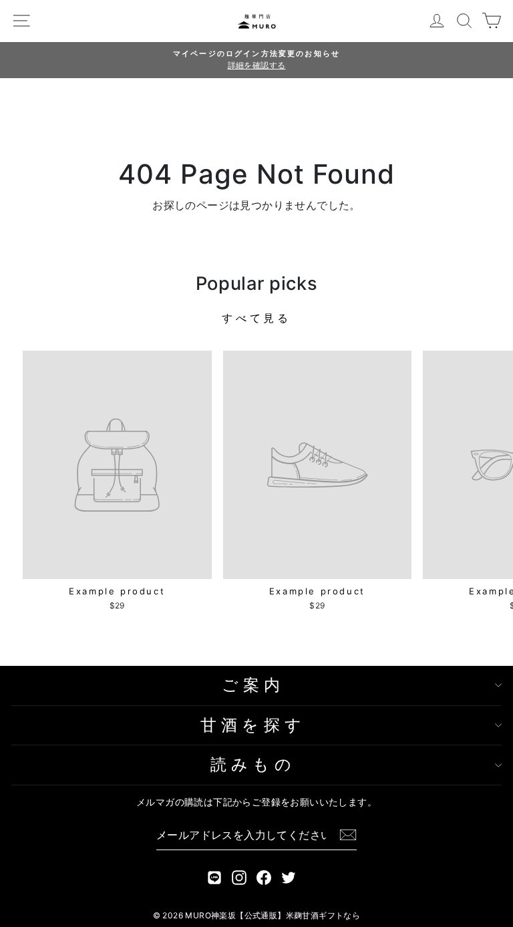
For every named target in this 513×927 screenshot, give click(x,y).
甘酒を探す (253, 725)
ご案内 (253, 685)
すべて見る (256, 318)
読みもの (253, 764)
